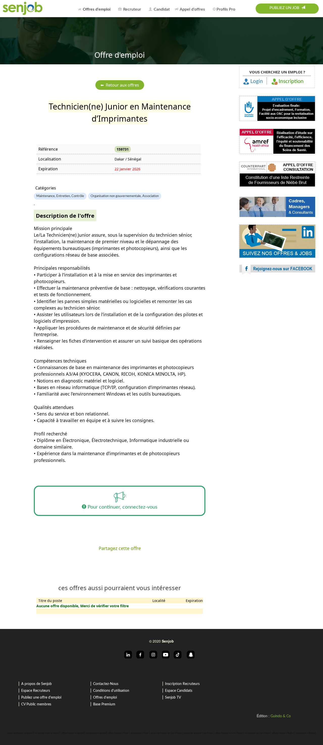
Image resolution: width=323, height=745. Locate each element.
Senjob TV (173, 697)
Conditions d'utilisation (111, 691)
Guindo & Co (281, 716)
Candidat (161, 9)
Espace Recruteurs (35, 691)
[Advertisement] (277, 322)
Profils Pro (226, 9)
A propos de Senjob (36, 684)
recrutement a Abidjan (305, 733)
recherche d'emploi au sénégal (20, 733)
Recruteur (131, 9)
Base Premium (104, 704)
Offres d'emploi (105, 697)
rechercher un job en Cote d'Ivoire (198, 733)
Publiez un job (285, 8)
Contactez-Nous (105, 684)
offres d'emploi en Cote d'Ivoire (229, 733)
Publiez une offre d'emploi (41, 697)
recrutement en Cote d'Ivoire (257, 733)
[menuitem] (96, 9)
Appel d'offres (192, 9)
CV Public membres (36, 704)
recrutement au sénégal (96, 733)
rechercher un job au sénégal (47, 733)
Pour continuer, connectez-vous (121, 507)
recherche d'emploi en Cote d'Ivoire (166, 733)
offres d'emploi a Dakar (118, 733)
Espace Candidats (178, 691)
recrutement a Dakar (139, 733)
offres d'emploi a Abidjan (282, 733)
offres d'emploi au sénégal (72, 733)
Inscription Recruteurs (182, 684)
